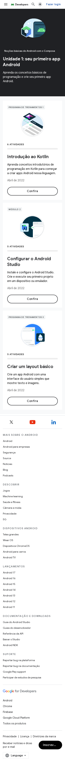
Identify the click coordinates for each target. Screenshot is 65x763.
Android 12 (9, 601)
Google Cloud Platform (16, 717)
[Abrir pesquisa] (33, 4)
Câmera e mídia (12, 507)
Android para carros (14, 551)
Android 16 (9, 578)
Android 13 (9, 595)
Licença (24, 736)
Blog (5, 469)
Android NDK (10, 645)
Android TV (9, 557)
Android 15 (9, 584)
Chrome (7, 706)
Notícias (7, 464)
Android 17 (9, 572)
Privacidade (9, 513)
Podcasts (8, 475)
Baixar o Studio (11, 639)
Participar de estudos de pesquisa (22, 677)
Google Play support (14, 671)
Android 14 (9, 589)
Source (7, 458)
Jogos (6, 490)
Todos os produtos (14, 723)
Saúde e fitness (11, 502)
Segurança (9, 452)
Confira (32, 191)
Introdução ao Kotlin (28, 156)
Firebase (8, 712)
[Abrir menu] (5, 4)
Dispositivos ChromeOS (16, 546)
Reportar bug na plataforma (19, 660)
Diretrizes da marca (44, 736)
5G (4, 519)
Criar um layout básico (30, 366)
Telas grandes (11, 534)
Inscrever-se (52, 745)
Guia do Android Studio (16, 622)
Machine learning (13, 496)
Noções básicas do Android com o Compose (29, 50)
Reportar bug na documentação (21, 666)
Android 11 (9, 607)
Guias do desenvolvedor (17, 627)
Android (7, 441)
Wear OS (8, 540)
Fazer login (53, 4)
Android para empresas (16, 446)
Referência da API (13, 633)
